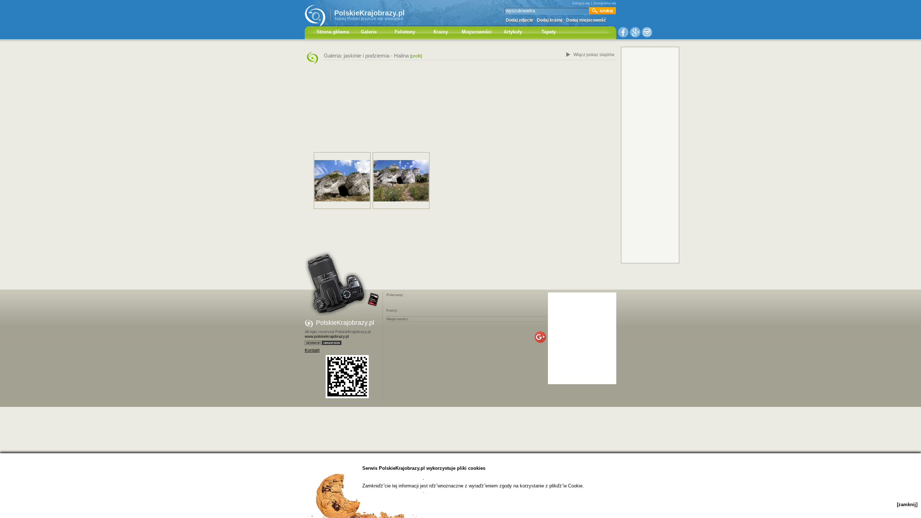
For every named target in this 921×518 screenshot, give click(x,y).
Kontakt (312, 350)
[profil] (416, 56)
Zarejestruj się (604, 3)
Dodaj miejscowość (586, 20)
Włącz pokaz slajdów (593, 54)
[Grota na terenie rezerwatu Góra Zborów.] (342, 180)
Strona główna (333, 32)
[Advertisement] (460, 109)
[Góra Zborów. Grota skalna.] (401, 180)
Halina (401, 56)
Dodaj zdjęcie (519, 20)
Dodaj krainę (550, 20)
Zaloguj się (581, 3)
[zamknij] (907, 504)
